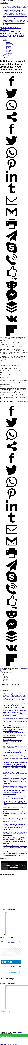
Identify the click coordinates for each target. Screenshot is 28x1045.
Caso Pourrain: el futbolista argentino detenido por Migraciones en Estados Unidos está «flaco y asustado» (15, 23)
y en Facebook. (9, 669)
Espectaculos (9, 47)
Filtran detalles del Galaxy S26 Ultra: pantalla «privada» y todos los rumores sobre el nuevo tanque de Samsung (15, 840)
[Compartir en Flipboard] (11, 336)
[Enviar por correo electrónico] (11, 205)
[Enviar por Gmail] (11, 217)
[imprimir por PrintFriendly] (11, 229)
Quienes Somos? (7, 54)
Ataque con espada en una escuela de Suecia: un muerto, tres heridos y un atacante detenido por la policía (15, 16)
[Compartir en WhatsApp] (11, 110)
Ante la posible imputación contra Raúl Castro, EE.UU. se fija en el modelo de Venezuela (14, 792)
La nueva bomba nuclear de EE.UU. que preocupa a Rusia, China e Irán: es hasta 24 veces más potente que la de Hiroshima (15, 780)
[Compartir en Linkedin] (11, 181)
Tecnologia (9, 53)
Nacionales (9, 43)
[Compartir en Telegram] (11, 241)
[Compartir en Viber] (11, 264)
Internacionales (10, 44)
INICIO (5, 39)
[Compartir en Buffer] (11, 312)
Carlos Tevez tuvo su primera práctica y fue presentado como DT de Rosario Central (15, 802)
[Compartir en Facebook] (11, 86)
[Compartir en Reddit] (11, 288)
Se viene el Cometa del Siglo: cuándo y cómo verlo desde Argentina (15, 751)
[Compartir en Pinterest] (11, 169)
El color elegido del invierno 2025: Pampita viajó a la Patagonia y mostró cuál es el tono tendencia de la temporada (15, 826)
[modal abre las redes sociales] (11, 122)
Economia (8, 50)
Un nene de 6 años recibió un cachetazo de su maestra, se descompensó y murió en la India (14, 19)
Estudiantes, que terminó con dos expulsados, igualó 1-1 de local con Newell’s (14, 813)
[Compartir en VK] (11, 324)
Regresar (2, 671)
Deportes (8, 46)
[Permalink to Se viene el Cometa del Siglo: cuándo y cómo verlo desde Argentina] (15, 747)
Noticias (5, 40)
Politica (8, 51)
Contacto (5, 57)
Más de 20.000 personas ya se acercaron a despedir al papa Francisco (12, 741)
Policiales (8, 49)
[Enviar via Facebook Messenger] (11, 300)
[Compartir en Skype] (11, 253)
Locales (8, 42)
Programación (6, 56)
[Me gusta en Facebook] (11, 276)
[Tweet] (11, 98)
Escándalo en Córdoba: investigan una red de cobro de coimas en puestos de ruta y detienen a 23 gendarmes (15, 853)
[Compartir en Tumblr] (11, 193)
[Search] (0, 2)
